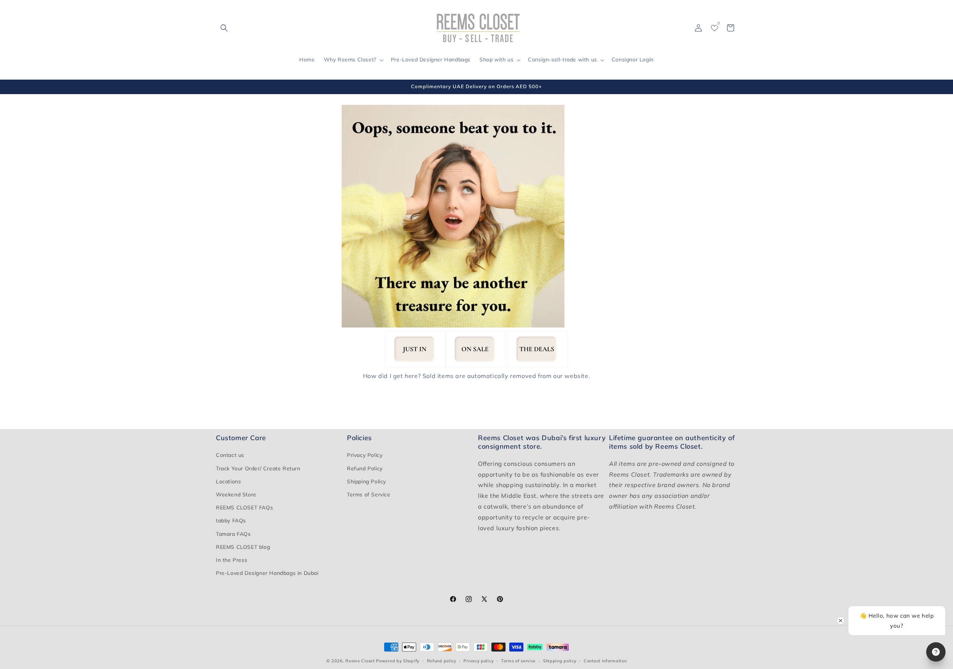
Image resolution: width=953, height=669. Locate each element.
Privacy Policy (364, 455)
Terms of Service (369, 494)
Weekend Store (236, 494)
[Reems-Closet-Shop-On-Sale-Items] (476, 365)
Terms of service (518, 660)
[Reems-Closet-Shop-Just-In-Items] (415, 365)
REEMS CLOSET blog (243, 547)
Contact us (230, 455)
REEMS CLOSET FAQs (244, 507)
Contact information (605, 660)
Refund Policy (365, 468)
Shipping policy (560, 660)
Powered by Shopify (398, 660)
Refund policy (441, 660)
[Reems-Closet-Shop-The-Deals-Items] (537, 365)
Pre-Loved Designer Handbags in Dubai (267, 573)
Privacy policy (478, 660)
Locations (228, 481)
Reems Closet (359, 660)
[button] (224, 28)
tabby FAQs (231, 521)
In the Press (231, 560)
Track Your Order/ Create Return (258, 468)
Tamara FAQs (233, 534)
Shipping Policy (366, 481)
